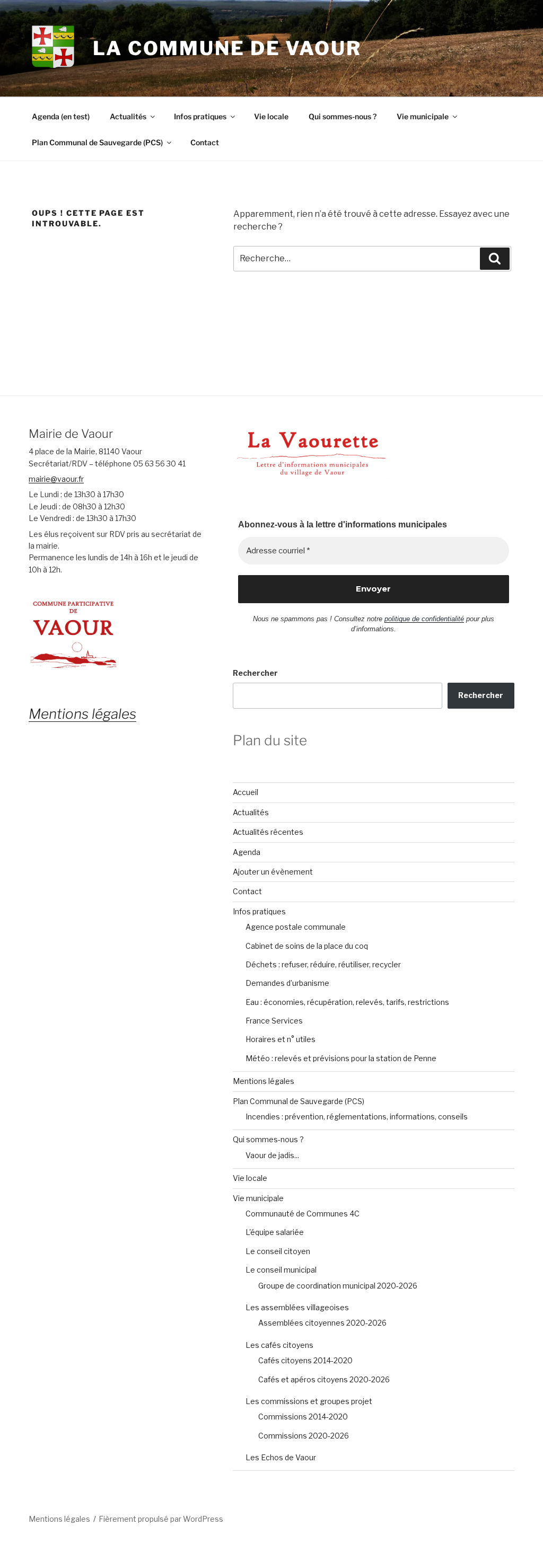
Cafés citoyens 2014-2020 (305, 1360)
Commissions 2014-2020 (303, 1416)
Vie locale (271, 116)
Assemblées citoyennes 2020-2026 (322, 1322)
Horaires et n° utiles (281, 1039)
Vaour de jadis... (272, 1155)
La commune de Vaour (227, 48)
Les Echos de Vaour (281, 1457)
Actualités (128, 116)
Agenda (246, 852)
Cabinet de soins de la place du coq (307, 945)
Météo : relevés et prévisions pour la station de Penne (341, 1058)
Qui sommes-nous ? (342, 116)
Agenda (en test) (61, 116)
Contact (204, 142)
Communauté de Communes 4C (303, 1213)
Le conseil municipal (281, 1269)
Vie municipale (423, 116)
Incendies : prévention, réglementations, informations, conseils (357, 1116)
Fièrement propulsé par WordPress (161, 1518)
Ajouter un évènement (273, 871)
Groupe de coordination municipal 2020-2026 (337, 1285)
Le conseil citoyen (278, 1251)
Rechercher (255, 672)
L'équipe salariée (275, 1232)
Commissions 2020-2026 (303, 1435)
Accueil (245, 792)
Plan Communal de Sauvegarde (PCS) (97, 142)
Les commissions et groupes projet (309, 1401)
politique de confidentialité (424, 619)
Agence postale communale (296, 926)
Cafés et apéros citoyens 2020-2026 (324, 1379)
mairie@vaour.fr (56, 478)
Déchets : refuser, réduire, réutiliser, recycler (323, 964)
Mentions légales (263, 1081)
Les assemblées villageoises (297, 1307)
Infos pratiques (200, 116)
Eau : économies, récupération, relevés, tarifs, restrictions (347, 1002)
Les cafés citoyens (279, 1344)
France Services (274, 1020)
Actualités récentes (268, 831)
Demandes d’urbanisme (287, 982)
